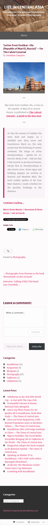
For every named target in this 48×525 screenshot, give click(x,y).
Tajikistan (12, 377)
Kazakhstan (13, 364)
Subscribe (37, 346)
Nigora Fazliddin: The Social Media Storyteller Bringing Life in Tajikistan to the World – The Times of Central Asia (24, 439)
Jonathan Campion (15, 55)
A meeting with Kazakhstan (21, 471)
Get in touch (18, 213)
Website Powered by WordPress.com (20, 510)
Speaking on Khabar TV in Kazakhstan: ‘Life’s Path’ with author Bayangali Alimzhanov (23, 458)
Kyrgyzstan (12, 367)
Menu (24, 35)
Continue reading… (13, 202)
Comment (35, 332)
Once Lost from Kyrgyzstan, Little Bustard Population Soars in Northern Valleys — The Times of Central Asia (23, 423)
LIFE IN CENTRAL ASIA (24, 7)
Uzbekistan (12, 380)
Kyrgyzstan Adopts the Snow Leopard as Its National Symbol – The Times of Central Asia (24, 448)
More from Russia (12, 209)
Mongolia (11, 371)
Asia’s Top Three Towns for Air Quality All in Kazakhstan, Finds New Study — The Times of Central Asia (23, 413)
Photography (19, 257)
